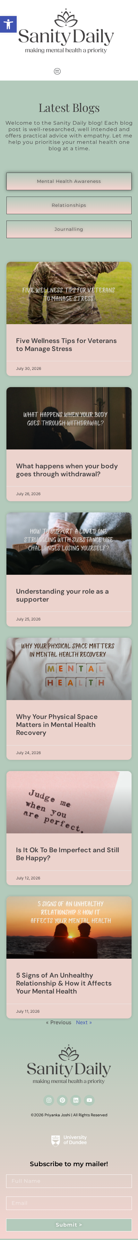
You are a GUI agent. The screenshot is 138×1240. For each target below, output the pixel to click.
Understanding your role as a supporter (62, 595)
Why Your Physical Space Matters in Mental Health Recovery (57, 724)
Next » (84, 1022)
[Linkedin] (75, 1100)
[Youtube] (89, 1100)
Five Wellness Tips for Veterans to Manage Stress (66, 344)
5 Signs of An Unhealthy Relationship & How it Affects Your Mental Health (64, 983)
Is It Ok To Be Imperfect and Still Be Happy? (67, 854)
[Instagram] (48, 1100)
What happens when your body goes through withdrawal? (67, 470)
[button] (8, 24)
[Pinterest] (62, 1100)
